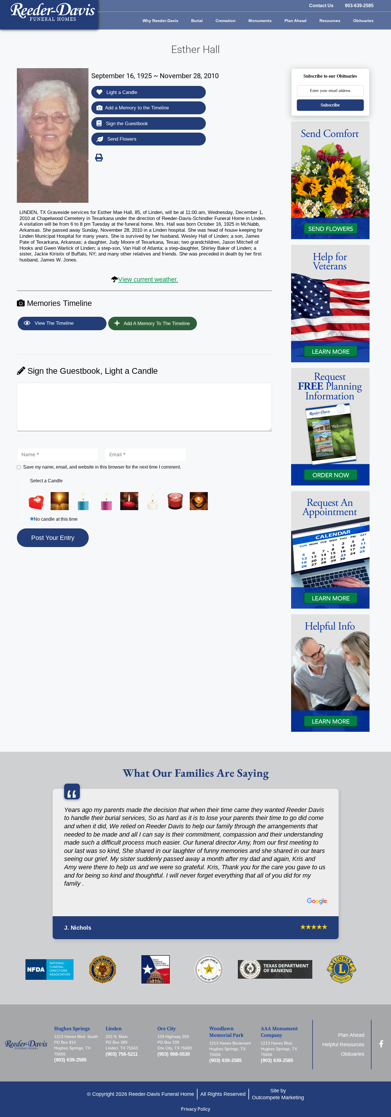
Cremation (226, 20)
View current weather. (148, 279)
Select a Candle (46, 480)
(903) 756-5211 (122, 1054)
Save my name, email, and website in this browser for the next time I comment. (102, 467)
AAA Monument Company (279, 1032)
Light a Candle (121, 92)
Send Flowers (121, 139)
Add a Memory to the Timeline (137, 108)
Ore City (166, 1029)
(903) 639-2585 (70, 1060)
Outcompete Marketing (278, 1097)
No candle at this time (56, 519)
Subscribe (330, 105)
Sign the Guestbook (126, 123)
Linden (114, 1029)
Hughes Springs (72, 1029)
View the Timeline (53, 323)
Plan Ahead (296, 20)
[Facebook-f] (381, 1043)
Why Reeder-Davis (160, 20)
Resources (329, 20)
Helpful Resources (343, 1044)
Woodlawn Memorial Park (226, 1032)
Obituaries (363, 20)
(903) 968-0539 (173, 1054)
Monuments (260, 20)
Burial (197, 20)
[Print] (98, 157)
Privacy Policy (195, 1109)
